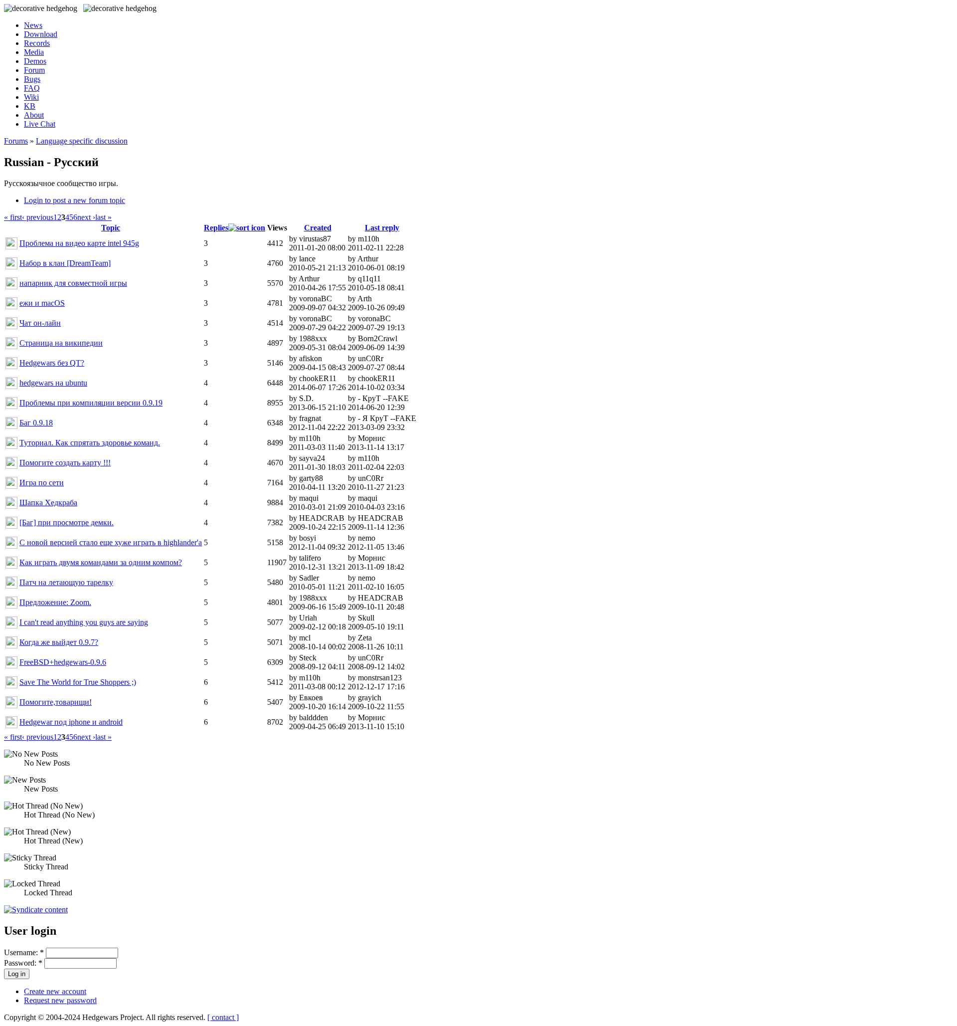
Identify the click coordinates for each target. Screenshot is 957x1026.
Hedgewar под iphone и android (71, 722)
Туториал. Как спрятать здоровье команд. (89, 442)
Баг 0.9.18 (36, 422)
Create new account (55, 991)
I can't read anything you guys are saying (83, 622)
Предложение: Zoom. (55, 602)
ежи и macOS (42, 303)
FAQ (32, 88)
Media (34, 52)
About (34, 115)
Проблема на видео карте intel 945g (79, 243)
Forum (34, 70)
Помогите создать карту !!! (65, 462)
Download (40, 34)
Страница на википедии (61, 343)
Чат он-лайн (40, 323)
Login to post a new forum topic (74, 200)
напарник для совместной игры (73, 283)
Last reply (382, 227)
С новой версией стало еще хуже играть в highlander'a (110, 542)
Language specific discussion (82, 141)
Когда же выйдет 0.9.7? (58, 642)
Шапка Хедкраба (48, 502)
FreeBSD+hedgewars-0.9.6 (62, 662)
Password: (23, 963)
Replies (216, 227)
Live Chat (39, 124)
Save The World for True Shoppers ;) (77, 682)
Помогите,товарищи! (55, 702)
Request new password (60, 1000)
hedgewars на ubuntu (53, 383)
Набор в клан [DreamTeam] (65, 263)
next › (86, 217)
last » (103, 217)
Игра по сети (41, 482)
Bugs (32, 79)
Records (37, 43)
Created (317, 227)
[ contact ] (223, 1017)
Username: (24, 952)
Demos (35, 61)
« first (13, 217)
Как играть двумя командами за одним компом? (100, 562)
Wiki (31, 97)
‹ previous (37, 217)
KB (29, 106)
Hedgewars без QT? (51, 363)
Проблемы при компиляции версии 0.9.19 (90, 403)
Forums (16, 141)
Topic (110, 227)
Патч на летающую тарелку (66, 582)
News (33, 25)
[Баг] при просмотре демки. (66, 522)
